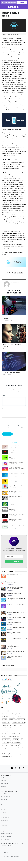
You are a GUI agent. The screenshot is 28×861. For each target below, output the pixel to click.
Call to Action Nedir (6, 716)
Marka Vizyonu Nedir (7, 733)
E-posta (4, 414)
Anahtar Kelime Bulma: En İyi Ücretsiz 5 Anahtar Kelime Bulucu (16, 526)
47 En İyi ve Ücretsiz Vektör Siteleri (15, 480)
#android (4, 711)
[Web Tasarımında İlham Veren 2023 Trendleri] (14, 306)
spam (12, 745)
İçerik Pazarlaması (6, 756)
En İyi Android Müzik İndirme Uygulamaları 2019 (17, 456)
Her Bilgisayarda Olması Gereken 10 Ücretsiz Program (16, 520)
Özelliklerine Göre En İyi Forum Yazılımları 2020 (17, 474)
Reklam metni (16, 736)
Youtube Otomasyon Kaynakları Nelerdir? (13, 372)
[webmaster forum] (11, 693)
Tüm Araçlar (4, 812)
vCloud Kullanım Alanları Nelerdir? (14, 622)
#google (11, 711)
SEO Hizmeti (4, 793)
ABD (13, 713)
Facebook (4, 719)
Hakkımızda (3, 780)
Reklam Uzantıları (6, 739)
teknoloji (15, 748)
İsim (3, 408)
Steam (17, 745)
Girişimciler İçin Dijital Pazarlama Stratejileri (15, 651)
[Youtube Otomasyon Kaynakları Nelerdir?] (14, 361)
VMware (18, 751)
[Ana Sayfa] (13, 7)
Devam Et (22, 2)
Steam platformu (6, 748)
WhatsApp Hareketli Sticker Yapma (15, 502)
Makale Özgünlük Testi (6, 815)
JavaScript (4, 731)
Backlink (3, 828)
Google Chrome (6, 722)
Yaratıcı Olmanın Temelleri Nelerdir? (14, 593)
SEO (22, 739)
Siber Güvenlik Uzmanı (16, 742)
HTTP (9, 728)
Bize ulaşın (3, 786)
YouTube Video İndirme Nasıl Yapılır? (16, 450)
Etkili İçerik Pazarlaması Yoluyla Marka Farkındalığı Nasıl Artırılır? (14, 575)
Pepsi (3, 736)
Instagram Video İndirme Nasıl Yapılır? (16, 445)
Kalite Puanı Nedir (14, 731)
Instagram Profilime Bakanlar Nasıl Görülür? (15, 497)
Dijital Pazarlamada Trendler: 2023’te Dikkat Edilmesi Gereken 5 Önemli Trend (16, 605)
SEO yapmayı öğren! (5, 796)
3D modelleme (5, 713)
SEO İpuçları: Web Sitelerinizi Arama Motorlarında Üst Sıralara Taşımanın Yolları (15, 612)
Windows (4, 753)
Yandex (18, 753)
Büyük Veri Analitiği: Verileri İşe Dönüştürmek (16, 627)
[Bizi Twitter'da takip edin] (16, 768)
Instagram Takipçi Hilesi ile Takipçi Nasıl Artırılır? (16, 486)
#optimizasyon (19, 711)
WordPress (11, 753)
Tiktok (20, 748)
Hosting (20, 725)
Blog (2, 804)
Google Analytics (21, 719)
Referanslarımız (4, 783)
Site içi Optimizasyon (6, 831)
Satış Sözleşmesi (5, 856)
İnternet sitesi (5, 420)
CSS (14, 716)
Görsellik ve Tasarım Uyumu (18, 722)
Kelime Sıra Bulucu (5, 820)
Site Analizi (3, 802)
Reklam (9, 736)
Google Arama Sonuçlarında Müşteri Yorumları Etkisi (16, 508)
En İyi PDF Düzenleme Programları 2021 (16, 514)
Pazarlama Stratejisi (18, 733)
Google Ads (12, 719)
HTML (3, 728)
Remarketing (15, 739)
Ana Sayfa (3, 777)
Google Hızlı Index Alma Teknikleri (15, 491)
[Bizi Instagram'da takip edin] (19, 768)
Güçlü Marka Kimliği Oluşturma (9, 725)
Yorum (4, 395)
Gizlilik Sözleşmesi (15, 856)
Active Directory (19, 713)
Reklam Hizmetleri (5, 839)
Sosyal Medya (5, 745)
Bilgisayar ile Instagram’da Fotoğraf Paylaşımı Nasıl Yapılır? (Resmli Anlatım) (16, 468)
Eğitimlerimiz (4, 799)
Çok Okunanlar (14, 442)
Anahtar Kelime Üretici (6, 817)
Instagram (15, 728)
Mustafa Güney (15, 282)
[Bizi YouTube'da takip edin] (23, 768)
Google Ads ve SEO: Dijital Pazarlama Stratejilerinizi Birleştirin (14, 581)
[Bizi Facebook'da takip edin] (12, 768)
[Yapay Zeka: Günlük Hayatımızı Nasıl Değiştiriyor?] (14, 334)
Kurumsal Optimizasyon (6, 833)
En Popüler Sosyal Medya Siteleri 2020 (16, 462)
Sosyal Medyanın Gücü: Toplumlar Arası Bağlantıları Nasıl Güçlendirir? (15, 588)
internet (21, 728)
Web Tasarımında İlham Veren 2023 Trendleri (12, 317)
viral (3, 751)
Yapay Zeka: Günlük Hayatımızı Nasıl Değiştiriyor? (12, 345)
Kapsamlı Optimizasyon (6, 836)
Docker (19, 716)
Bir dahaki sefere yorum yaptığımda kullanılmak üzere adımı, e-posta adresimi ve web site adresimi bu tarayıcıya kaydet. (13, 428)
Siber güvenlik (5, 742)
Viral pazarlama (10, 751)
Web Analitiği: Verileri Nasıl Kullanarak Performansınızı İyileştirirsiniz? (14, 646)
